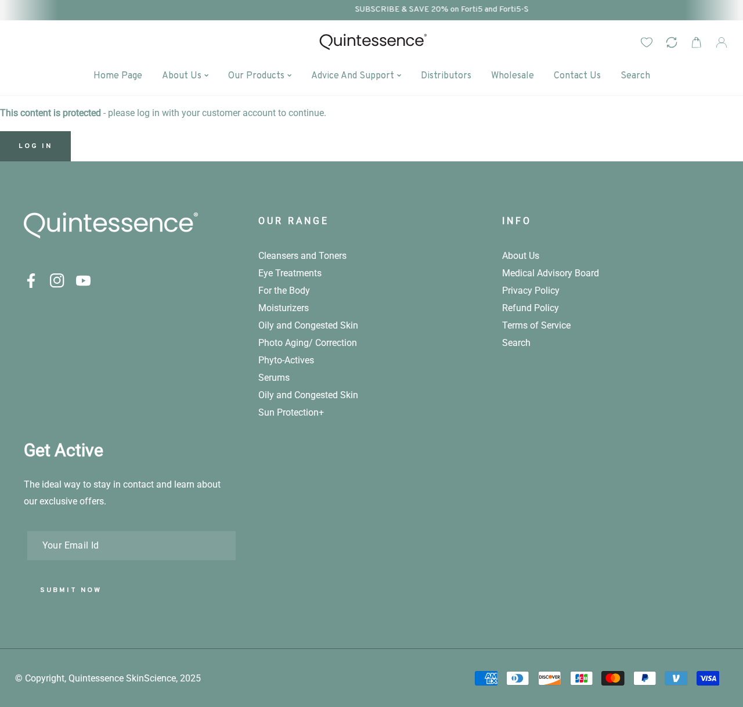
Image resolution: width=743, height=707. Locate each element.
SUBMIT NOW (71, 590)
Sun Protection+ (291, 412)
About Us (520, 255)
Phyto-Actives (286, 360)
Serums (274, 377)
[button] (696, 42)
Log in (35, 146)
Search (516, 342)
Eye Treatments (290, 273)
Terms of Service (536, 325)
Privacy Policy (531, 290)
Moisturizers (283, 307)
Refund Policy (530, 307)
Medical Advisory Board (550, 273)
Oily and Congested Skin (308, 325)
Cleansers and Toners (302, 255)
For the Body (284, 290)
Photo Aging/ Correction (307, 342)
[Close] (649, 636)
